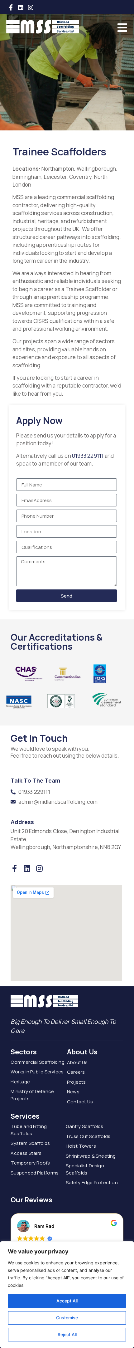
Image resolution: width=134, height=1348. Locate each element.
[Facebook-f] (11, 7)
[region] (67, 1294)
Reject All (67, 1334)
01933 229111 (88, 455)
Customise (67, 1317)
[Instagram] (31, 7)
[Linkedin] (21, 7)
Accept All (67, 1300)
